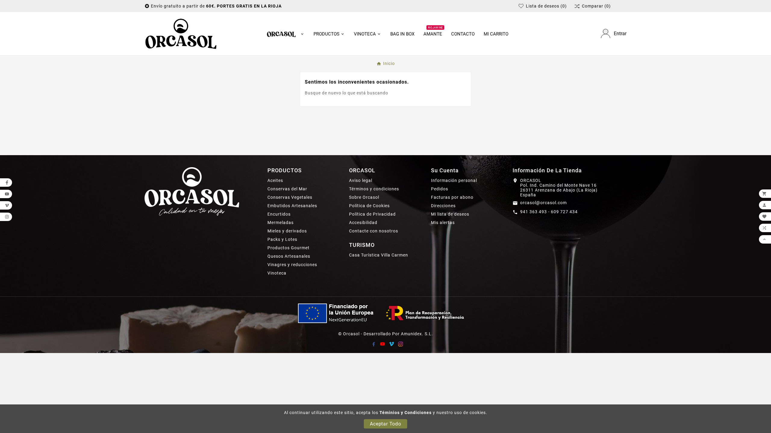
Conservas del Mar (287, 188)
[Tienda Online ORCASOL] (181, 33)
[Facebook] (373, 344)
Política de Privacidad (372, 214)
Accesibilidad (363, 222)
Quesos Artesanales (288, 256)
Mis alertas (443, 222)
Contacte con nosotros (373, 231)
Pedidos (439, 188)
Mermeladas (280, 222)
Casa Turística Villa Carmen (378, 255)
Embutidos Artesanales (292, 205)
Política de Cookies (369, 205)
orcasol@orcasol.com (543, 202)
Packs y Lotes (282, 239)
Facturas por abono (452, 197)
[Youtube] (382, 344)
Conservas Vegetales (289, 197)
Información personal (454, 180)
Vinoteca (276, 273)
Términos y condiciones (374, 188)
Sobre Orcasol (364, 197)
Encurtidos (279, 214)
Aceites (275, 180)
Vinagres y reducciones (292, 264)
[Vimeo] (392, 344)
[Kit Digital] (385, 313)
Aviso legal (360, 180)
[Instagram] (401, 344)
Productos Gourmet (288, 247)
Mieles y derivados (287, 231)
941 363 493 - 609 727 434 (549, 211)
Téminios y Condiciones (405, 412)
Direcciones (443, 205)
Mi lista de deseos (450, 214)
